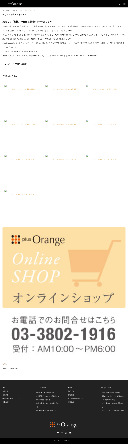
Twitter (58, 433)
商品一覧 (5, 391)
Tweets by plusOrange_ (10, 368)
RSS (70, 433)
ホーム (4, 388)
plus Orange (58, 441)
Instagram (66, 433)
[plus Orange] (13, 4)
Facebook (62, 433)
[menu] (124, 3)
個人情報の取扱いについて (11, 398)
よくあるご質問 (40, 388)
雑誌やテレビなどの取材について (47, 410)
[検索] (118, 3)
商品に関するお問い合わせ (45, 392)
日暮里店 (5, 402)
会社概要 (5, 395)
